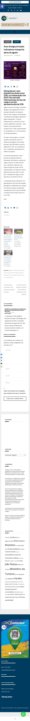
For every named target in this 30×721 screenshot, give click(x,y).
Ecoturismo (20, 558)
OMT (6, 578)
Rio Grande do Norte (10, 586)
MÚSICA (16, 574)
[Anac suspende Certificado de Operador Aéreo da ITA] (18, 231)
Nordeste (21, 574)
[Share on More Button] (15, 719)
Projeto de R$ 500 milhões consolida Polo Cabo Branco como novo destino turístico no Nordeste (15, 518)
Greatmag (19, 708)
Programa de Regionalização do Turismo (14, 581)
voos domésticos (8, 277)
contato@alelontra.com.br (8, 670)
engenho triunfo (14, 560)
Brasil (6, 549)
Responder (8, 313)
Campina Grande (10, 552)
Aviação (7, 41)
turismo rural (13, 597)
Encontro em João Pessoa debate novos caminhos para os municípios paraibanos (14, 502)
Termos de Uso (5, 691)
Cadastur (22, 549)
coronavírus (9, 555)
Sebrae (18, 586)
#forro (18, 537)
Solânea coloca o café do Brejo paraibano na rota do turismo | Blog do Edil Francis (15, 471)
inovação (20, 561)
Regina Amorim (9, 584)
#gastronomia (9, 541)
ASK (11, 272)
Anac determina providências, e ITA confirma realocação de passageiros (8, 259)
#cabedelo (7, 537)
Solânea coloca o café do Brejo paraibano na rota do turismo (14, 473)
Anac (7, 272)
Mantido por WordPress (7, 708)
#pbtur (22, 541)
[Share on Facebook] (5, 86)
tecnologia (7, 594)
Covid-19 (18, 555)
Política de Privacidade (7, 689)
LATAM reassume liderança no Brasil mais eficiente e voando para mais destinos (21, 289)
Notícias (16, 41)
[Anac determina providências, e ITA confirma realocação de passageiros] (8, 252)
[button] (2, 6)
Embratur (7, 561)
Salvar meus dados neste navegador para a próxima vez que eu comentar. (15, 392)
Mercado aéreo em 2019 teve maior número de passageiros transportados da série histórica (8, 239)
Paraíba (18, 578)
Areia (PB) (21, 545)
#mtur (16, 540)
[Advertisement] (15, 432)
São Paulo (21, 592)
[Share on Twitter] (11, 86)
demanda (15, 272)
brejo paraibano (14, 549)
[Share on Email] (14, 86)
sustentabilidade (9, 592)
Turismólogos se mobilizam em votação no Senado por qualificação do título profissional (15, 480)
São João (16, 592)
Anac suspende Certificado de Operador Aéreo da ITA (18, 237)
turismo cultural (14, 594)
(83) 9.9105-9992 (5, 667)
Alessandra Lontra (8, 55)
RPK (23, 275)
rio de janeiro (21, 584)
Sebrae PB (13, 589)
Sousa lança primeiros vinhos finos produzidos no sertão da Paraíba (15, 510)
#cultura (13, 537)
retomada (15, 584)
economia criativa (11, 558)
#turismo (10, 545)
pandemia (11, 579)
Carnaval (17, 551)
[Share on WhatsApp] (17, 86)
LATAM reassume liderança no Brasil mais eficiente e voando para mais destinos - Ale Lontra (15, 310)
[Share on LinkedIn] (8, 86)
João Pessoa (11, 564)
